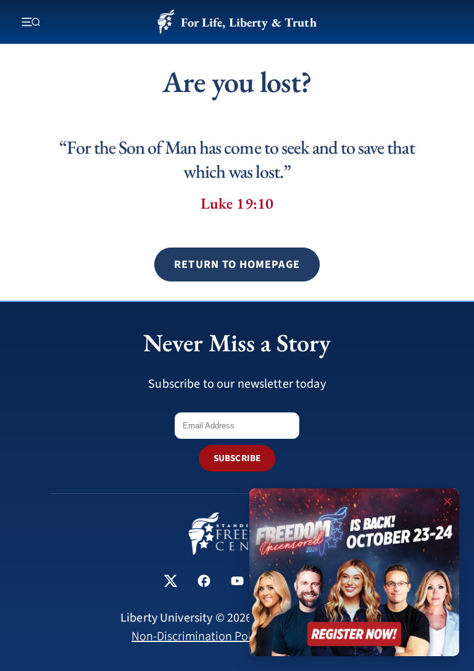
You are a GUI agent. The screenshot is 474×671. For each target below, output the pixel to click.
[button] (236, 264)
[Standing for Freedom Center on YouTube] (237, 582)
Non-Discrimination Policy (198, 636)
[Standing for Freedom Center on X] (170, 582)
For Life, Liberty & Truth (248, 22)
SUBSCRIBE (237, 458)
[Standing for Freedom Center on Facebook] (204, 582)
